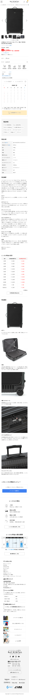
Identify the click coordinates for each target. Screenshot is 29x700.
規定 (9, 145)
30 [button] (14, 100)
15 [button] (11, 95)
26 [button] (24, 98)
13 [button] (4, 95)
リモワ (10, 72)
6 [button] (4, 92)
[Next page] (25, 85)
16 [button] (14, 95)
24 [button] (17, 98)
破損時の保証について (10, 604)
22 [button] (11, 98)
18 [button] (21, 95)
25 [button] (21, 98)
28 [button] (7, 100)
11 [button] (21, 92)
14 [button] (7, 95)
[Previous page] (3, 85)
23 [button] (14, 98)
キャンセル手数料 (9, 590)
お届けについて (9, 578)
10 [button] (17, 92)
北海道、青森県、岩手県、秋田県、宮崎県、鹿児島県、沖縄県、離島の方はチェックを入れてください (15, 108)
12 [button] (24, 92)
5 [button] (24, 89)
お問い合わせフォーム (14, 672)
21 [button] (7, 98)
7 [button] (7, 92)
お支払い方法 (9, 561)
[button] (10, 687)
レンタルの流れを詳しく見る (14, 526)
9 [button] (14, 92)
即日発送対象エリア (7, 587)
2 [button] (14, 89)
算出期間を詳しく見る (14, 553)
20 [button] (4, 98)
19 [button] (24, 95)
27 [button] (4, 100)
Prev (2, 20)
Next (27, 20)
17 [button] (17, 95)
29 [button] (11, 100)
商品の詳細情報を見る (6, 75)
